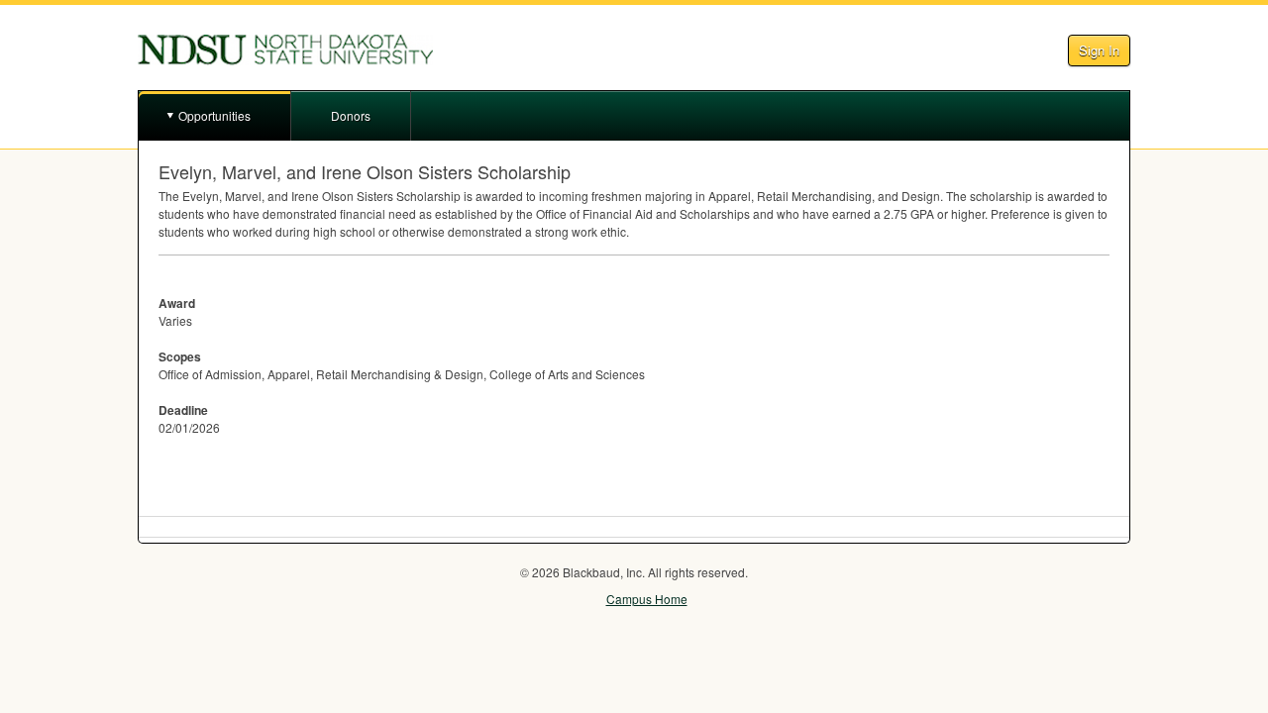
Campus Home (646, 598)
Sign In (1099, 50)
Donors (350, 115)
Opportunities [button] (214, 115)
